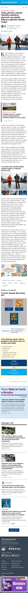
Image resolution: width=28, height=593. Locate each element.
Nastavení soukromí (15, 565)
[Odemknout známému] (26, 7)
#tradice (4, 283)
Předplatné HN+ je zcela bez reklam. (20, 381)
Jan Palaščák (8, 482)
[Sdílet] (23, 7)
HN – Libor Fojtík (22, 48)
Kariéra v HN (4, 567)
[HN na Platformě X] (9, 549)
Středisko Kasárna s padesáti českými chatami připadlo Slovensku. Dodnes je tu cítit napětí (14, 116)
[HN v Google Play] (6, 555)
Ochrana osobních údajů (16, 561)
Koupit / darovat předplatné (7, 573)
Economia (4, 565)
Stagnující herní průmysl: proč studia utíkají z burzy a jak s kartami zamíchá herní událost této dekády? (14, 513)
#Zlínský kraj (22, 283)
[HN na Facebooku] (11, 549)
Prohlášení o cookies (15, 563)
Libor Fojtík (17, 25)
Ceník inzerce (4, 569)
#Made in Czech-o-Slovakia (8, 280)
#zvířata (15, 283)
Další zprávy (14, 530)
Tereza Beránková (11, 25)
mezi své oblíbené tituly (16, 330)
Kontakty (3, 561)
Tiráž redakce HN (5, 563)
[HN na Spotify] (17, 549)
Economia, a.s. (10, 541)
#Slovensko (5, 285)
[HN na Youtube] (19, 549)
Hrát (9, 309)
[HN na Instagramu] (13, 549)
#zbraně (10, 283)
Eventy (3, 575)
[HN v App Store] (15, 555)
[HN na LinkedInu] (15, 549)
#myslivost (19, 280)
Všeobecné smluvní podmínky (17, 567)
